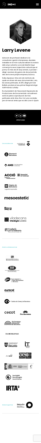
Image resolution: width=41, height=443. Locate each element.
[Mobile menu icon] (37, 4)
